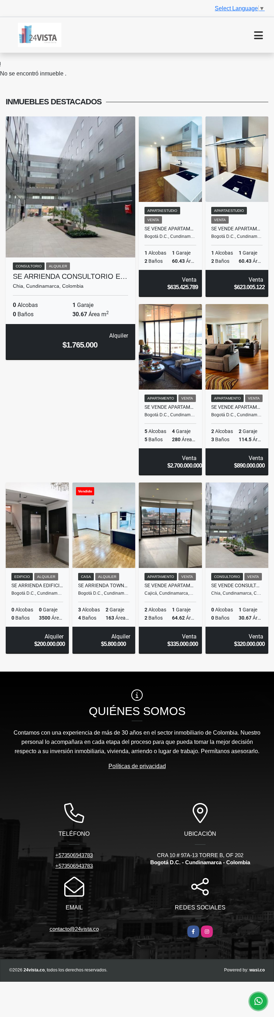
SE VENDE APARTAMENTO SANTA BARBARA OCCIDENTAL (170, 228)
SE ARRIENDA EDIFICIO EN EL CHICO (37, 585)
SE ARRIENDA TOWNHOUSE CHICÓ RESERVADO (104, 585)
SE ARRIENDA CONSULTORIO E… (70, 276)
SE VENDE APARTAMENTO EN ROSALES (237, 407)
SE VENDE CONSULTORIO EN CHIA (237, 585)
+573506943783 (74, 855)
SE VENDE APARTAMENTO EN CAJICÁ (170, 585)
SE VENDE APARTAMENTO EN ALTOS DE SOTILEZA (170, 407)
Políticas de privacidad (137, 766)
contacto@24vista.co (74, 929)
